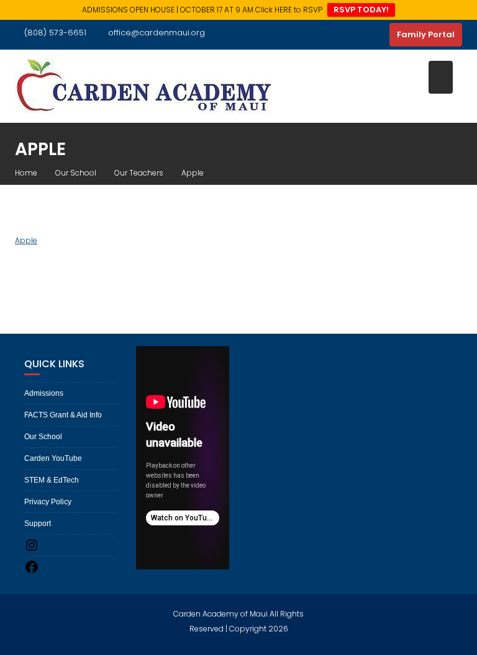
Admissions (43, 393)
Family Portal (426, 34)
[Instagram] (377, 35)
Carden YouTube (53, 458)
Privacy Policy (47, 501)
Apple (26, 240)
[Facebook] (355, 35)
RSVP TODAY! (361, 10)
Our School (43, 436)
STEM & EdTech (51, 480)
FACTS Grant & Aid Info (63, 415)
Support (37, 523)
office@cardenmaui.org (156, 32)
